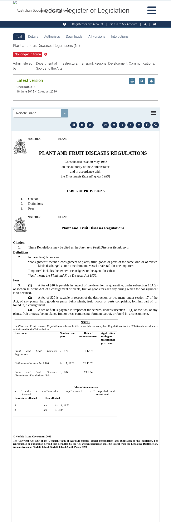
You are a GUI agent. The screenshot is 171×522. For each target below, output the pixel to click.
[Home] (154, 24)
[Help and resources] (64, 24)
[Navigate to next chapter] (139, 125)
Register (87, 24)
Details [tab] (33, 37)
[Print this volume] (147, 125)
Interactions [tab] (119, 37)
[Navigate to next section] (130, 125)
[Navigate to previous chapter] (114, 125)
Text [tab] (19, 37)
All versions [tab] (96, 37)
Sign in (123, 24)
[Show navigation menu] (153, 113)
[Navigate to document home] (105, 125)
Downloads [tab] (74, 37)
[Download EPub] (73, 125)
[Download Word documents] (90, 125)
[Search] (145, 24)
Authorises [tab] (52, 37)
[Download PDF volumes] (82, 125)
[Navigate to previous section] (122, 125)
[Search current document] (155, 125)
